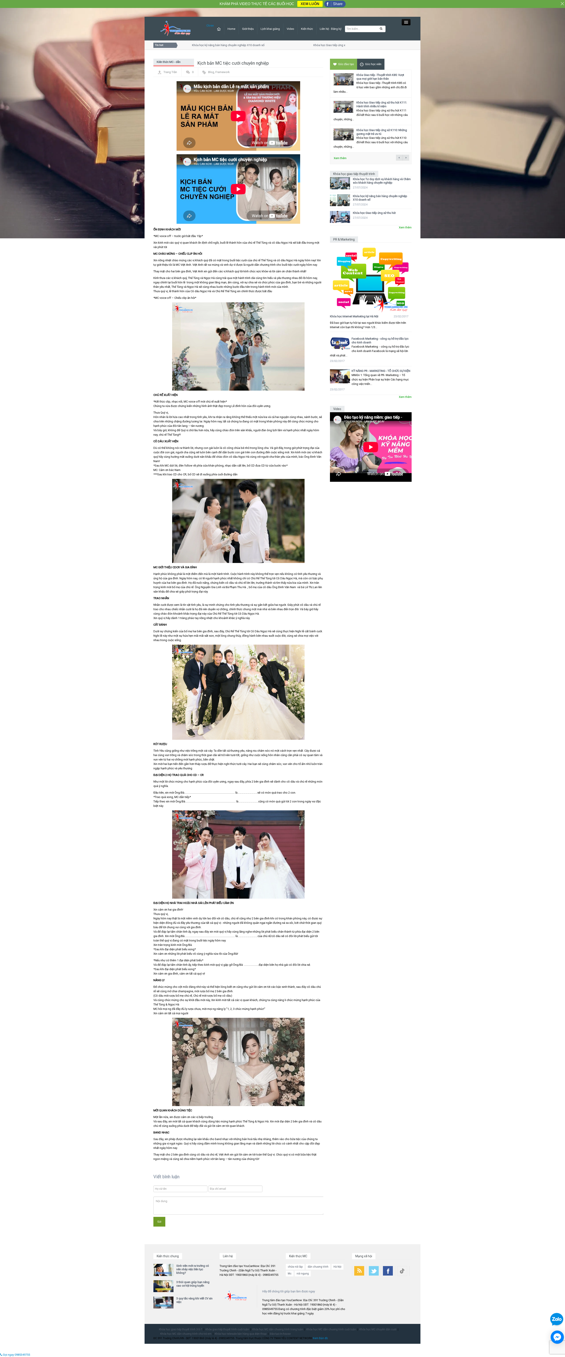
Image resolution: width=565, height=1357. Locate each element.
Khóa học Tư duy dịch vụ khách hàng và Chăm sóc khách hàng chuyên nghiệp (382, 180)
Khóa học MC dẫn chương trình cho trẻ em (185, 1333)
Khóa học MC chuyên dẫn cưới (377, 1329)
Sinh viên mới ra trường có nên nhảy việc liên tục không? (192, 1269)
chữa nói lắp (295, 1266)
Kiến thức (307, 28)
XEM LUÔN (310, 4)
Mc (290, 1273)
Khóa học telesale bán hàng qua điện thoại (241, 1333)
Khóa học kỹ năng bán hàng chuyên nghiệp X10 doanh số (206, 45)
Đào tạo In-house (280, 1333)
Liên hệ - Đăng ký (330, 28)
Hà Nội (337, 1266)
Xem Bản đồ (320, 1338)
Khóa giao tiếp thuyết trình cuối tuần (227, 1329)
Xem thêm (340, 158)
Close (210, 25)
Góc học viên (373, 64)
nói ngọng (303, 1273)
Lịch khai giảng (270, 28)
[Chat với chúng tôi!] (557, 1337)
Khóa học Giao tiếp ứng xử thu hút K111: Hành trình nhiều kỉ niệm (381, 104)
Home (231, 28)
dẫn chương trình (318, 1266)
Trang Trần (170, 72)
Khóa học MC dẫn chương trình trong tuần (277, 1329)
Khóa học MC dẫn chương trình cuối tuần (331, 1329)
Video (290, 28)
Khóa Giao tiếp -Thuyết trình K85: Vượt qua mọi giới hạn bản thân (380, 76)
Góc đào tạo (346, 64)
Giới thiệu (248, 28)
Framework (222, 72)
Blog (211, 72)
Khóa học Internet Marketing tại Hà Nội (354, 316)
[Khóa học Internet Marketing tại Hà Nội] (371, 278)
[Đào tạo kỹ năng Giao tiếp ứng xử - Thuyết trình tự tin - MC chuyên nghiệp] (175, 28)
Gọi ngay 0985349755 (16, 1354)
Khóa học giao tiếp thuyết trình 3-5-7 (180, 1329)
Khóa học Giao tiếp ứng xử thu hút (313, 45)
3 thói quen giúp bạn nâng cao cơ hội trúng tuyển (192, 1283)
